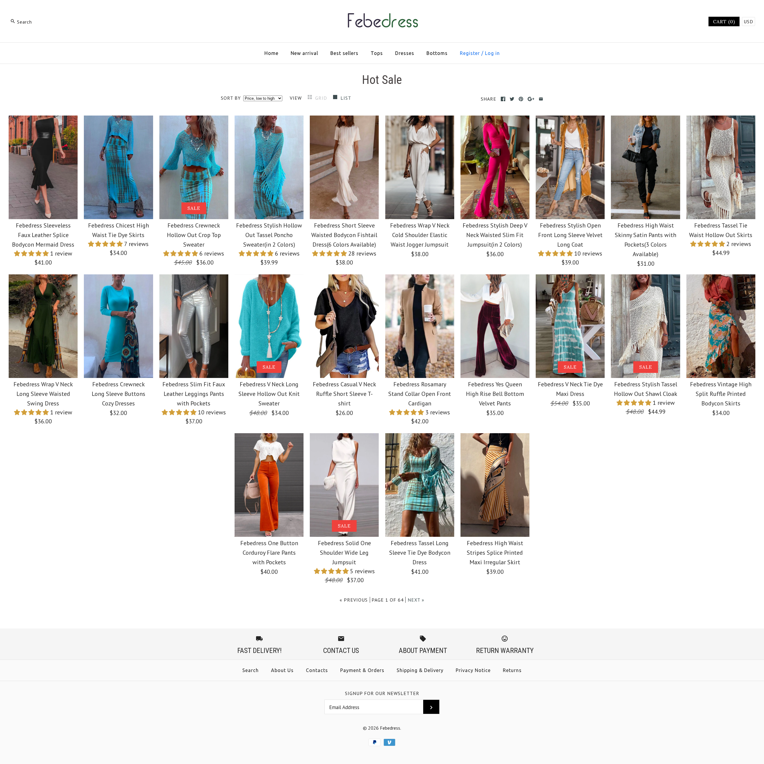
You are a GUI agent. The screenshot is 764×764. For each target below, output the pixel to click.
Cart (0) (724, 21)
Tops (377, 53)
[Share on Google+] (531, 99)
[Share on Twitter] (512, 99)
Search (250, 670)
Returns (512, 670)
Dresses (404, 53)
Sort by (231, 98)
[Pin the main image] (521, 99)
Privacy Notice (473, 670)
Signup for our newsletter (382, 693)
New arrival (304, 53)
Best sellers (344, 53)
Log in (492, 53)
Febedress (390, 728)
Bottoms (437, 53)
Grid (322, 98)
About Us (282, 670)
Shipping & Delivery (420, 670)
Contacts (317, 670)
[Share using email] (541, 99)
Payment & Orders (362, 670)
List (346, 98)
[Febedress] (382, 11)
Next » (416, 600)
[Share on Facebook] (503, 99)
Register (470, 53)
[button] (32, 253)
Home (271, 53)
